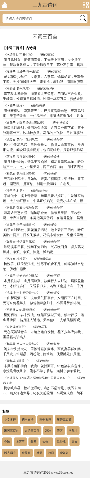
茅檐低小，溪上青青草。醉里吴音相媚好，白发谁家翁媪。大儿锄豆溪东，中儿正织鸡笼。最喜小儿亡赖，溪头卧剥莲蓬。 (45, 201)
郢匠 (33, 441)
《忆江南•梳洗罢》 (16, 258)
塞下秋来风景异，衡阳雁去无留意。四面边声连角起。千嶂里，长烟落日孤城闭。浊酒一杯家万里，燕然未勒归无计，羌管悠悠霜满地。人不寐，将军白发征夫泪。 (45, 99)
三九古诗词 (45, 5)
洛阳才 (73, 430)
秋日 (51, 452)
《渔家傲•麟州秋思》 (17, 88)
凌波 (48, 430)
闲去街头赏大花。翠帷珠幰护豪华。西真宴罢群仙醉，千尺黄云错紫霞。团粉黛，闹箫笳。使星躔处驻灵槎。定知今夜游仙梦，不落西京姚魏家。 (45, 354)
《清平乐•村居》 (14, 190)
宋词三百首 (11, 430)
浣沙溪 (61, 441)
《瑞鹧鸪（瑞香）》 (17, 360)
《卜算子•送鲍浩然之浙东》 (22, 275)
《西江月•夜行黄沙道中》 (20, 156)
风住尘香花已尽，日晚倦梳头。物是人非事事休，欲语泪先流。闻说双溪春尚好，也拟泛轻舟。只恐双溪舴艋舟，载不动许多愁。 (43, 150)
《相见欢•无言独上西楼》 (20, 173)
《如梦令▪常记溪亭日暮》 (20, 241)
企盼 (7, 441)
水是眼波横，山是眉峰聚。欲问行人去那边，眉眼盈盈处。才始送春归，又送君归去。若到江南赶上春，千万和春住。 (45, 286)
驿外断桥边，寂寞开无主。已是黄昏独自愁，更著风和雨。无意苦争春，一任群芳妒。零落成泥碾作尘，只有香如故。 (45, 116)
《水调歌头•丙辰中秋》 (19, 54)
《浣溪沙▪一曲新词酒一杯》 (22, 292)
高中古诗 (45, 419)
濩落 (60, 430)
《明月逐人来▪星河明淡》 (20, 309)
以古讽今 (10, 452)
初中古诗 (27, 419)
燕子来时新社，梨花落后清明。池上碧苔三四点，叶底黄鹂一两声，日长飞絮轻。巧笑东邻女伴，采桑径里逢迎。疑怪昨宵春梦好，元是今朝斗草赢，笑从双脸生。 (43, 235)
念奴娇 (64, 452)
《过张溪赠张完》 (15, 326)
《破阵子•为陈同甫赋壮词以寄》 (25, 122)
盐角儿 (46, 441)
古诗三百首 (32, 430)
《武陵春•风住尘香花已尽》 (22, 139)
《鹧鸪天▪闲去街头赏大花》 (22, 343)
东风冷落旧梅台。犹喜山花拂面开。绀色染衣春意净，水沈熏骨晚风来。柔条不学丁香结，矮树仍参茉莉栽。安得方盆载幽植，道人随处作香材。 (45, 371)
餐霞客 (26, 452)
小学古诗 (10, 419)
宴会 (74, 441)
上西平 (20, 441)
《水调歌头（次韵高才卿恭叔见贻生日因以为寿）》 (37, 378)
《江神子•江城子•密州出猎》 (22, 71)
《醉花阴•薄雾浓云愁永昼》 (22, 207)
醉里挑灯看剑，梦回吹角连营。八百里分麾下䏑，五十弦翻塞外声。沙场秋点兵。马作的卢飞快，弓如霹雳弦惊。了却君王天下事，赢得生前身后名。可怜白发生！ (43, 133)
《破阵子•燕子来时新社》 (20, 224)
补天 (39, 452)
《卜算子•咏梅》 (14, 105)
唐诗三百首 (64, 419)
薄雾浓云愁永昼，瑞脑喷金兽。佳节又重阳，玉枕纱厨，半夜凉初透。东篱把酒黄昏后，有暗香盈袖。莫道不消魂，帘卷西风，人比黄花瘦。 (45, 218)
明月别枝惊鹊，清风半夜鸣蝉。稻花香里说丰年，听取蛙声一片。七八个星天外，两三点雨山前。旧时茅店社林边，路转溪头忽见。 (45, 167)
